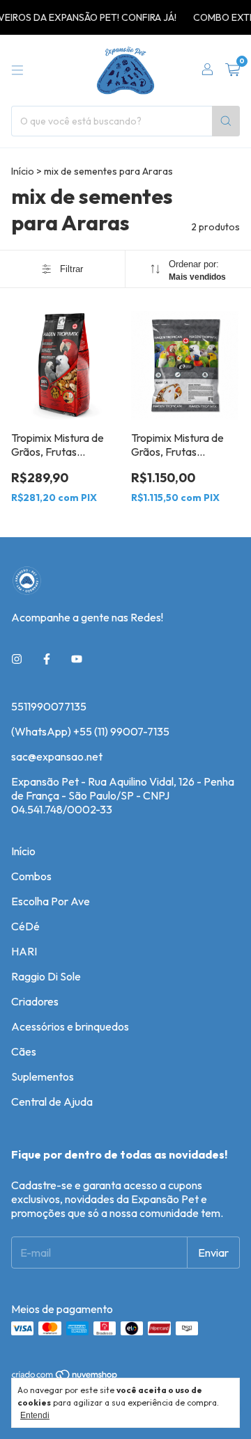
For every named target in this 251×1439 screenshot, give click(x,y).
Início (22, 171)
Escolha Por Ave (50, 901)
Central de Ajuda (52, 1101)
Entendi (35, 1415)
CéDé (25, 926)
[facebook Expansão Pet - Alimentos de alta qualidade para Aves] (46, 659)
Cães (23, 1051)
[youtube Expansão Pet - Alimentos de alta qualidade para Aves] (76, 659)
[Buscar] (226, 121)
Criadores (35, 1001)
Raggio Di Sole (46, 976)
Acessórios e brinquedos (70, 1026)
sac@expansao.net (56, 756)
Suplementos (42, 1076)
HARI (24, 951)
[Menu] (17, 70)
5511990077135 (48, 706)
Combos (31, 876)
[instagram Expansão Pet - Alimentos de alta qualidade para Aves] (16, 659)
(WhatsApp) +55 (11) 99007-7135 (90, 731)
